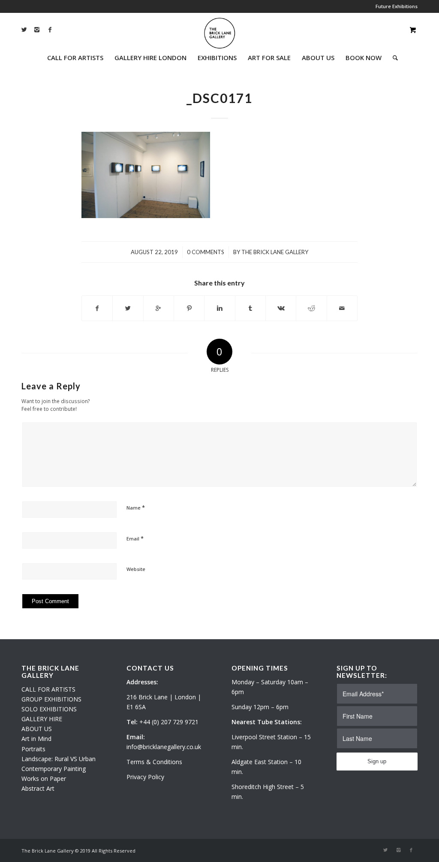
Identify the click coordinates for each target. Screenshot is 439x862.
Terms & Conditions (154, 762)
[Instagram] (36, 29)
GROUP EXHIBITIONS (51, 699)
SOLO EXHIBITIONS (49, 709)
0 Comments (205, 252)
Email (135, 538)
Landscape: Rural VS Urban (58, 759)
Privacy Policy (145, 777)
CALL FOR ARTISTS (48, 689)
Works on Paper (43, 778)
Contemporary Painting (53, 769)
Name (135, 507)
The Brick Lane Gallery (274, 252)
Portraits (33, 749)
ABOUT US (36, 729)
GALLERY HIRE (41, 719)
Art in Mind (36, 739)
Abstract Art (37, 788)
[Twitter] (24, 29)
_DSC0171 (219, 98)
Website (135, 569)
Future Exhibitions (397, 6)
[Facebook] (49, 29)
